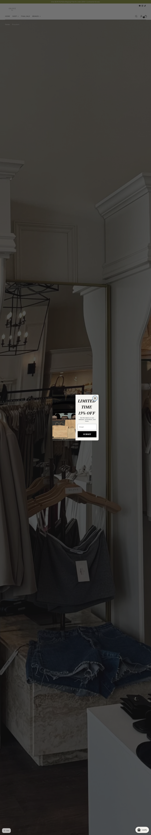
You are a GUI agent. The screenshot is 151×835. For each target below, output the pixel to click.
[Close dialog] (95, 398)
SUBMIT (87, 434)
